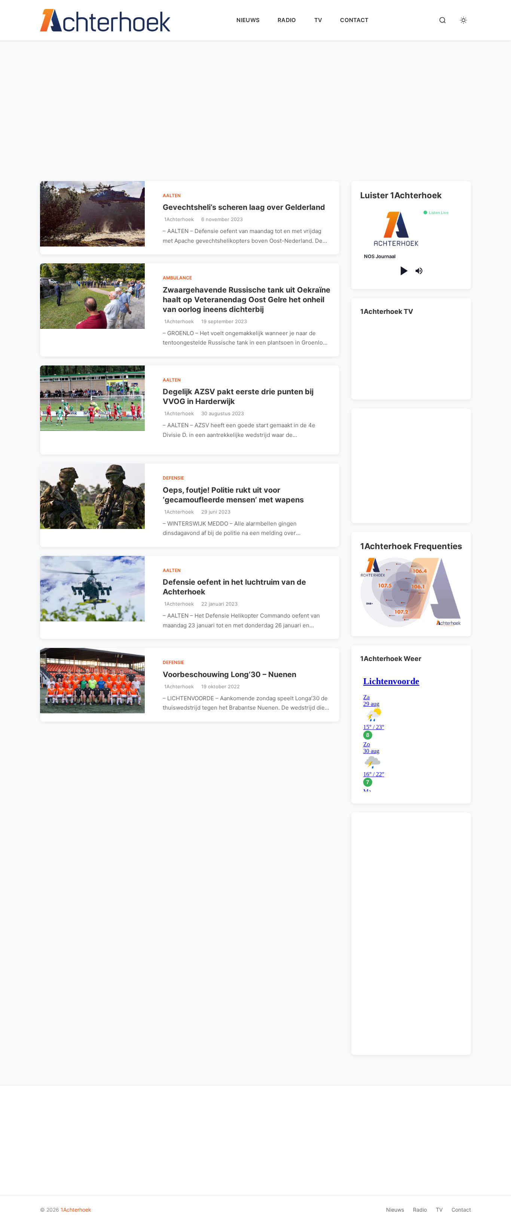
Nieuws (248, 20)
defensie (173, 478)
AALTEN (172, 195)
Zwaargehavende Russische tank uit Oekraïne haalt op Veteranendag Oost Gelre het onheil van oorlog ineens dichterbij (246, 299)
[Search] (442, 20)
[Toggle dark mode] (463, 20)
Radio (287, 20)
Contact (354, 20)
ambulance (177, 278)
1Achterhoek (76, 1209)
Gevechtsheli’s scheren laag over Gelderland (244, 207)
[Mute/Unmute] (419, 270)
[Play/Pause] (403, 271)
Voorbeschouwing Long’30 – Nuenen (229, 674)
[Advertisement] (257, 116)
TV (318, 20)
